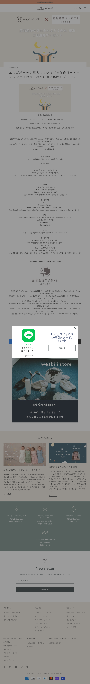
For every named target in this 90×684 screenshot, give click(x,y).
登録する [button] (62, 348)
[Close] (75, 328)
